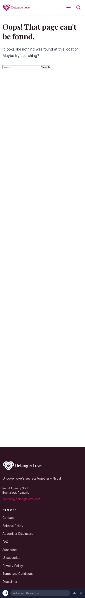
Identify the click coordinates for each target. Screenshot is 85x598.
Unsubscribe (11, 558)
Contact (8, 518)
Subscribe (9, 550)
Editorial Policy (12, 526)
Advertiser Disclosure (17, 534)
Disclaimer (9, 582)
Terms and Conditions (17, 574)
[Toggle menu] (68, 7)
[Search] (78, 7)
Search (45, 67)
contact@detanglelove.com (21, 499)
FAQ (5, 542)
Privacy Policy (12, 566)
